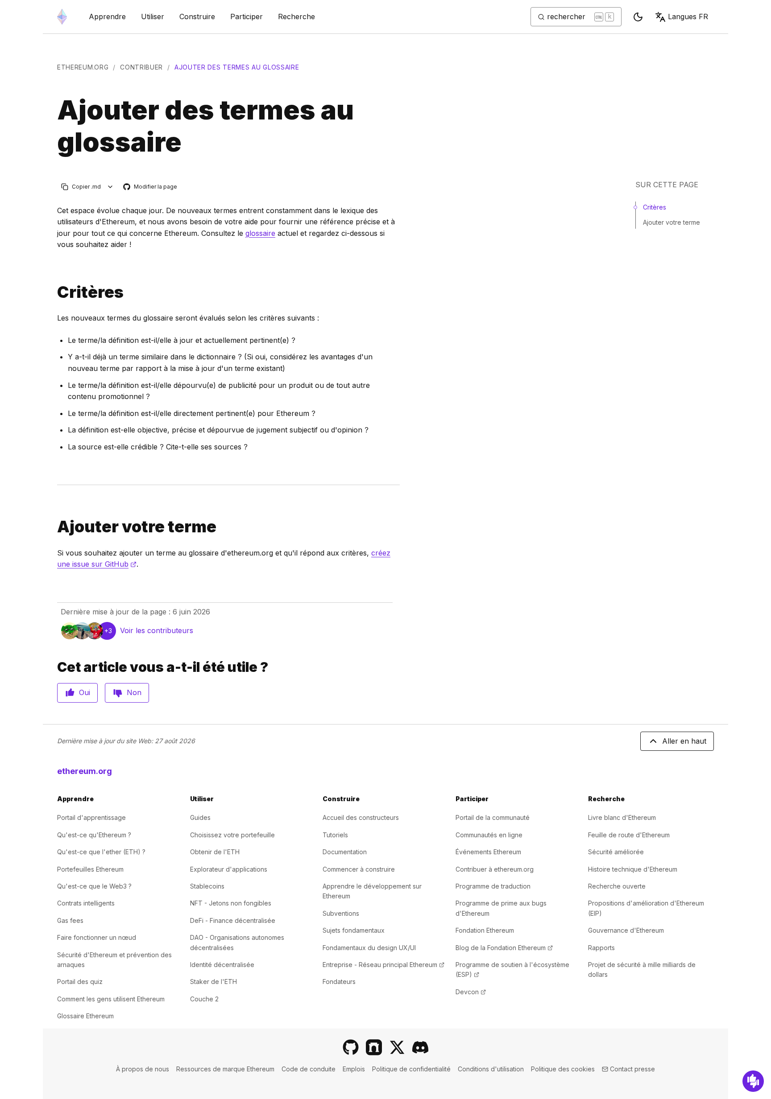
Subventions (341, 913)
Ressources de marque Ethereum (225, 1069)
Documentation (345, 852)
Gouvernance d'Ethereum (626, 930)
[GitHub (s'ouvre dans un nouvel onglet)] (351, 1047)
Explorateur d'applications (228, 869)
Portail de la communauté (493, 817)
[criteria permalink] (53, 292)
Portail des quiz (80, 981)
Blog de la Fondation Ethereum (504, 947)
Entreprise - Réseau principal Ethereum (383, 964)
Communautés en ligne (489, 835)
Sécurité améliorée (616, 852)
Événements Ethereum (488, 852)
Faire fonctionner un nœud (96, 937)
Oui (84, 692)
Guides (200, 817)
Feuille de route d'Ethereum (629, 835)
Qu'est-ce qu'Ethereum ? (94, 835)
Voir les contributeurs (156, 630)
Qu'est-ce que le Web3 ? (94, 886)
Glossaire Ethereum (85, 1016)
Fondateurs (339, 981)
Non (134, 692)
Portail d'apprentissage (91, 817)
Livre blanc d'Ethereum (622, 817)
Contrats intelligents (86, 903)
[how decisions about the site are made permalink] (53, 526)
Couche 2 (204, 999)
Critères (654, 207)
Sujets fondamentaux (354, 930)
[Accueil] (62, 16)
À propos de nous (142, 1069)
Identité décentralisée (222, 964)
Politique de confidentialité (411, 1069)
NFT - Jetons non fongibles (230, 903)
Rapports (601, 947)
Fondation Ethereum (485, 930)
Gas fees (70, 920)
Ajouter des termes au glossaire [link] (236, 67)
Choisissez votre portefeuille (232, 835)
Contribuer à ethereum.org (495, 869)
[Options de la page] (110, 186)
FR (688, 16)
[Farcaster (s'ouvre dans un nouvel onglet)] (374, 1047)
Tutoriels (335, 835)
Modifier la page (150, 187)
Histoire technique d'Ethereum (632, 869)
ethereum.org (82, 67)
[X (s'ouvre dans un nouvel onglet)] (397, 1047)
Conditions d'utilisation (491, 1069)
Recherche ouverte (617, 886)
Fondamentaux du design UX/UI (369, 947)
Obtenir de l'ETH (215, 852)
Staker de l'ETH (213, 981)
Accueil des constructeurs (361, 817)
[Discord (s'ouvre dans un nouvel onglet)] (420, 1047)
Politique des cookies (563, 1069)
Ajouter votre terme (671, 222)
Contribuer (141, 67)
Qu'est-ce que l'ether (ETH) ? (101, 852)
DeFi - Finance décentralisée (232, 920)
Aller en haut (684, 741)
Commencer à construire (359, 869)
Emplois (354, 1069)
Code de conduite (309, 1069)
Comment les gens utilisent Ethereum (111, 999)
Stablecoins (207, 886)
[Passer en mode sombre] (638, 17)
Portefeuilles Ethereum (90, 869)
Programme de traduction (493, 886)
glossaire (260, 233)
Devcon (471, 992)
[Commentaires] (753, 1081)
